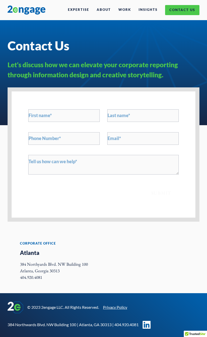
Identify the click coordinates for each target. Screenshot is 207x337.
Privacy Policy (115, 307)
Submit (161, 193)
